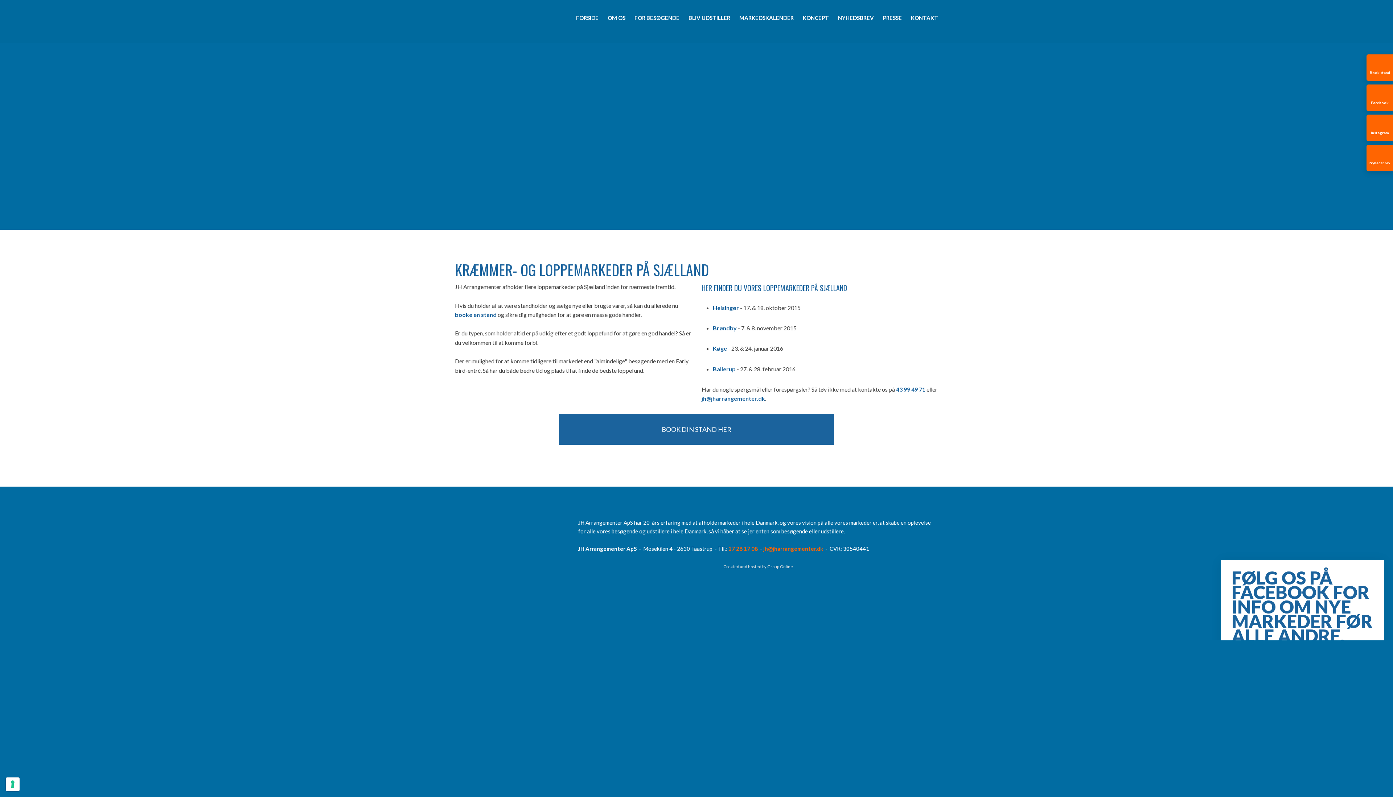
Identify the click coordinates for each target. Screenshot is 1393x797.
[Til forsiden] (491, 19)
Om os (616, 18)
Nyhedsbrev (856, 18)
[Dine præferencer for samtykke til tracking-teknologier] (13, 784)
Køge (720, 348)
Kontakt (924, 18)
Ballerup (724, 369)
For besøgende (656, 18)
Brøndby (725, 328)
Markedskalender (766, 18)
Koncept (816, 18)
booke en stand (476, 314)
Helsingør (726, 307)
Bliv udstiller (709, 18)
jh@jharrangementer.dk (733, 398)
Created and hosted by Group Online (758, 566)
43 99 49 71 (910, 389)
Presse (892, 18)
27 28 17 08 (743, 548)
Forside (587, 18)
